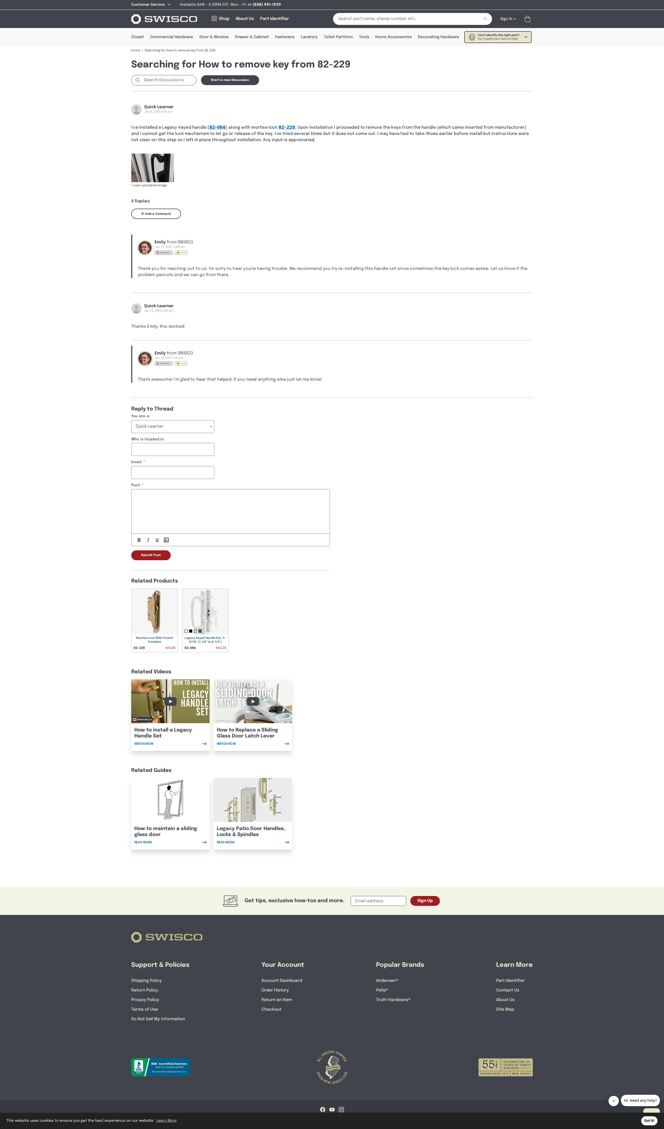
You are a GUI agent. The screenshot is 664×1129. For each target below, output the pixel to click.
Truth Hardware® (393, 1000)
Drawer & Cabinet (252, 37)
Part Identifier (510, 981)
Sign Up (425, 901)
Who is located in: (148, 439)
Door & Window (214, 37)
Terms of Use (144, 1009)
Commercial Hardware (171, 37)
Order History (275, 990)
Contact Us (507, 990)
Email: (136, 462)
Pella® (382, 990)
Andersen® (387, 981)
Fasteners (284, 37)
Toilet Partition (338, 37)
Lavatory (309, 37)
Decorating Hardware (438, 37)
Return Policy (144, 990)
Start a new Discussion (230, 80)
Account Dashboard (281, 981)
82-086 (217, 127)
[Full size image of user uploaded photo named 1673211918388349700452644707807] (152, 168)
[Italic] (148, 540)
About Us (505, 1000)
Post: (136, 485)
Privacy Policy (145, 1000)
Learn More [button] (166, 1121)
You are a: (140, 416)
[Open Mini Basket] (528, 19)
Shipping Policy (146, 981)
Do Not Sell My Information (158, 1019)
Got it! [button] (649, 1121)
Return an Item (276, 1000)
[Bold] (139, 540)
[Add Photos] (166, 540)
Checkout (271, 1009)
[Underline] (157, 540)
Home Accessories (393, 37)
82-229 (287, 127)
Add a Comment (157, 214)
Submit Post (151, 555)
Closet (137, 37)
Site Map (505, 1009)
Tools (364, 37)
